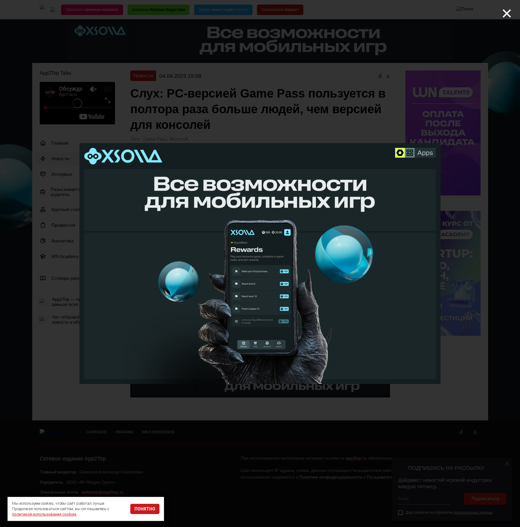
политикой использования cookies (44, 514)
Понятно (145, 509)
